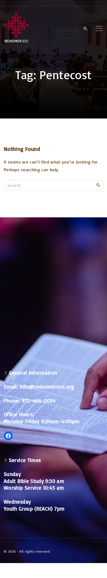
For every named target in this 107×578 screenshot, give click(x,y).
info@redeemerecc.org (47, 386)
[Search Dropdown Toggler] (85, 28)
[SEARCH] (98, 185)
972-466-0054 (39, 400)
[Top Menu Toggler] (99, 28)
